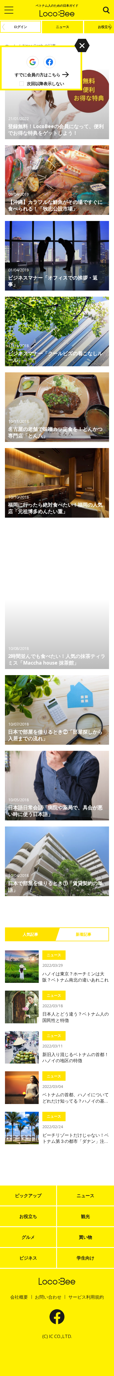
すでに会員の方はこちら (37, 75)
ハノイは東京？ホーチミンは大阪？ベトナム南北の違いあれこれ (75, 977)
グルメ (28, 1237)
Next (111, 27)
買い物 (85, 1237)
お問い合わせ (48, 1297)
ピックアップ (28, 1195)
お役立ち (28, 1216)
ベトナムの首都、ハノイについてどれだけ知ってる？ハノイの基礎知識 (75, 1098)
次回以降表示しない (45, 84)
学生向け (85, 1258)
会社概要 (19, 1297)
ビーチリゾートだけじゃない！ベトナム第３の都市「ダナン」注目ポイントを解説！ (75, 1138)
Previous (2, 27)
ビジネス (28, 1258)
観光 (85, 1216)
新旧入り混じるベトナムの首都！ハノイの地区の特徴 (75, 1057)
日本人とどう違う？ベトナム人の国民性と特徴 (75, 1017)
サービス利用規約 (86, 1297)
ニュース (54, 954)
